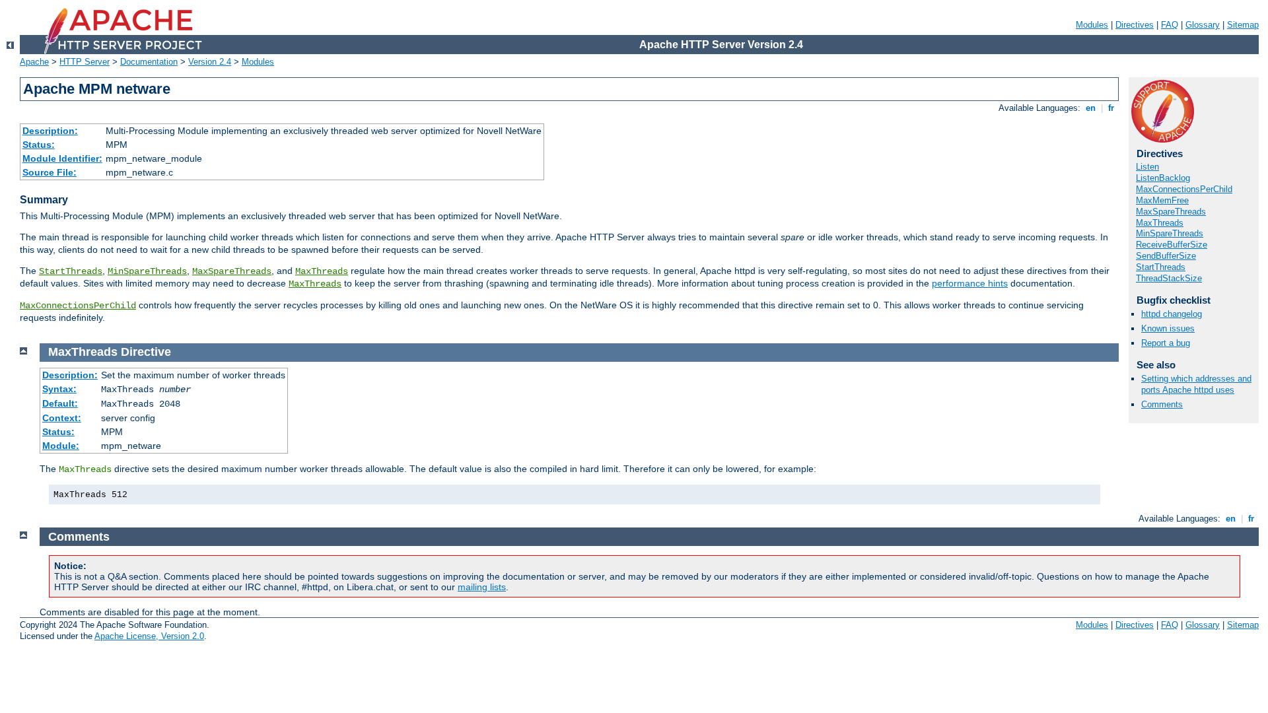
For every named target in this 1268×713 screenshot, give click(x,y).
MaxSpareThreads (231, 271)
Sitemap (1243, 25)
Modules (1092, 25)
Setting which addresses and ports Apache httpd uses (1196, 384)
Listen (1147, 167)
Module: (60, 445)
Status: (38, 144)
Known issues (1168, 328)
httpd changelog (1171, 314)
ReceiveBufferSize (1171, 245)
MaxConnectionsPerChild (78, 305)
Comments (1162, 404)
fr (1111, 108)
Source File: (49, 172)
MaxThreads (321, 271)
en (1090, 108)
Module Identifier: (62, 158)
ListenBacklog (1163, 178)
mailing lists (482, 587)
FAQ (1169, 25)
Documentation (149, 62)
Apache (34, 62)
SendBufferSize (1166, 256)
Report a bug (1165, 343)
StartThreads (70, 271)
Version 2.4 (209, 62)
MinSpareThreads (147, 271)
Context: (61, 418)
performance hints (970, 283)
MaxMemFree (1162, 200)
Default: (60, 403)
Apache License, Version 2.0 (149, 636)
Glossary (1202, 25)
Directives (1134, 25)
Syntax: (59, 389)
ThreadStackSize (1169, 278)
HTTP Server (84, 62)
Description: (50, 130)
